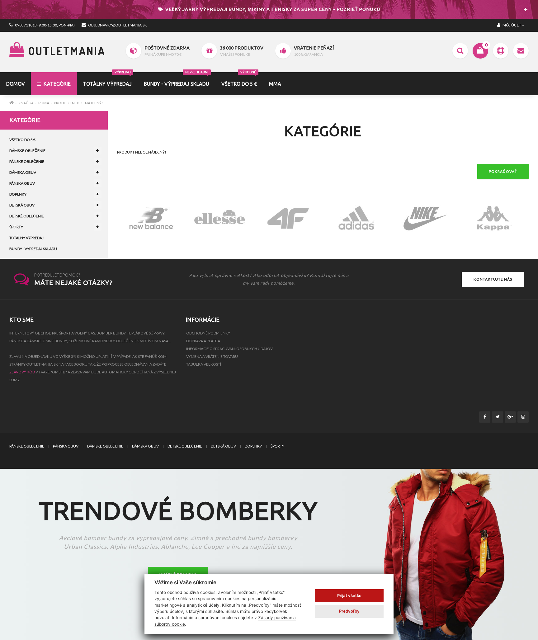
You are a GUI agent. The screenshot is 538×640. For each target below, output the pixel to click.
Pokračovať (503, 171)
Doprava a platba (203, 341)
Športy (16, 227)
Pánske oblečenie (26, 161)
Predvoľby (349, 611)
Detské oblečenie (26, 216)
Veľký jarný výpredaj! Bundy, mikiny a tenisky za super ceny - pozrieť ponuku (272, 9)
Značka (26, 103)
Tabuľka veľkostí (203, 364)
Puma (43, 103)
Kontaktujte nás (493, 279)
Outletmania (65, 51)
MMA (275, 84)
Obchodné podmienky (208, 333)
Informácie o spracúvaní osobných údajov (229, 348)
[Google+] (510, 417)
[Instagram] (523, 417)
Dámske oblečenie (27, 150)
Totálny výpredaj (26, 237)
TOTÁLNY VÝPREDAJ (107, 79)
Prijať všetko (349, 595)
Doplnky (17, 194)
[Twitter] (497, 417)
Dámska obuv (22, 172)
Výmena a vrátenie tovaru (212, 356)
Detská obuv (22, 205)
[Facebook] (484, 417)
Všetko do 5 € (239, 79)
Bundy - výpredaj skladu (176, 79)
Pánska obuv (22, 183)
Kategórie (56, 84)
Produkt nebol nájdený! (78, 103)
